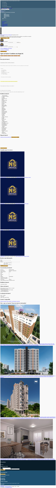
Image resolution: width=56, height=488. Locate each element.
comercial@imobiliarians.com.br (6, 6)
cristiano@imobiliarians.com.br (21, 177)
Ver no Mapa (2, 484)
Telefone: (1, 261)
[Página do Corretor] (12, 176)
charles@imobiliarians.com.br (19, 256)
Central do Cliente (2, 474)
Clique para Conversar (3, 51)
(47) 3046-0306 (4, 2)
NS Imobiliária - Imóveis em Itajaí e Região (6, 8)
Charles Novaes (2, 256)
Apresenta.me (2, 485)
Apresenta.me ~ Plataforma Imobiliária (5, 486)
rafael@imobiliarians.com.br (19, 203)
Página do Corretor (28, 177)
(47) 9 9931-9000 (4, 3)
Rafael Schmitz (2, 203)
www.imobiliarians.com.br (8, 487)
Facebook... (2, 464)
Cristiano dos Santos (3, 177)
